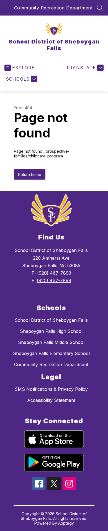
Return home (29, 174)
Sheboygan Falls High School (51, 331)
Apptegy (66, 523)
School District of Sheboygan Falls (51, 320)
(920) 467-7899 (54, 280)
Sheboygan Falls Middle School (51, 342)
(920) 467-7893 (54, 273)
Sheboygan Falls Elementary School (51, 353)
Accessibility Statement (51, 400)
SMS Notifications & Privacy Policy (51, 389)
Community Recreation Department (53, 8)
